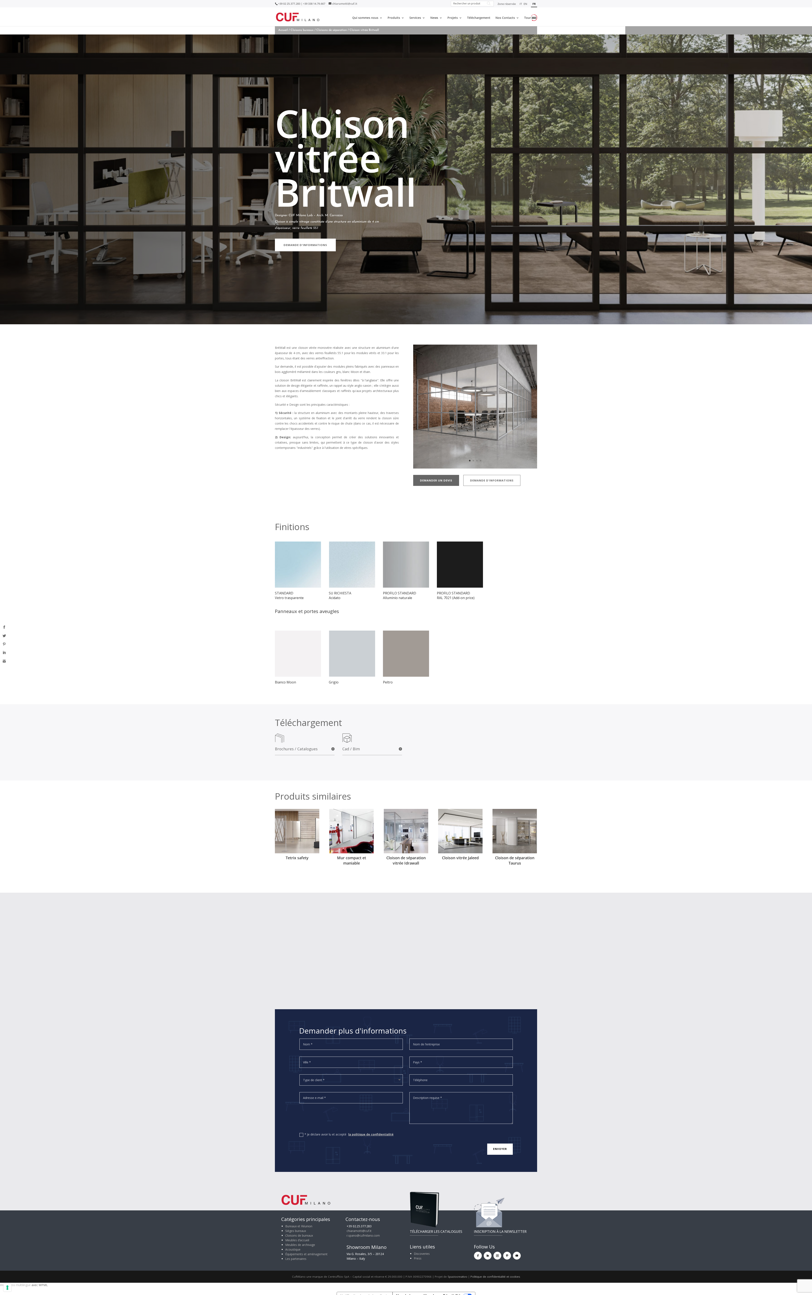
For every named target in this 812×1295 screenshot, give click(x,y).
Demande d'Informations (305, 245)
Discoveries (422, 1254)
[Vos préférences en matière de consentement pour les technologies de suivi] (7, 1288)
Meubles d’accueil (297, 1240)
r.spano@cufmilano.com (363, 1235)
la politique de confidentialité (371, 1134)
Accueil (283, 30)
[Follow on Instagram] (497, 1256)
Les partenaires (295, 1259)
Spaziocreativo (457, 1277)
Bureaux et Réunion (298, 1226)
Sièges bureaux (295, 1231)
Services (415, 18)
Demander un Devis (436, 480)
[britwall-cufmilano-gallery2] (475, 467)
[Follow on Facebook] (478, 1256)
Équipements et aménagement (306, 1254)
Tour (527, 18)
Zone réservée (507, 4)
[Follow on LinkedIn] (488, 1256)
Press (417, 1258)
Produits (394, 18)
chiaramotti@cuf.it (359, 1231)
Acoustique (292, 1249)
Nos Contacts (505, 18)
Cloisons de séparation (331, 30)
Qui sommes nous (365, 18)
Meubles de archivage (300, 1245)
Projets (452, 18)
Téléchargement (478, 18)
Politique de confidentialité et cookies (495, 1277)
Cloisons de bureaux (299, 1235)
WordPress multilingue (15, 1285)
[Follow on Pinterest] (507, 1256)
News (434, 18)
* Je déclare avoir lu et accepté (349, 1134)
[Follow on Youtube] (517, 1256)
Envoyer (500, 1149)
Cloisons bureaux (302, 30)
